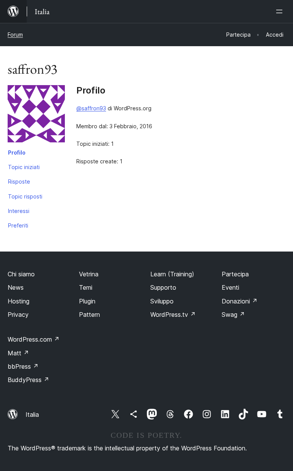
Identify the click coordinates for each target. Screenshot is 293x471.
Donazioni (240, 301)
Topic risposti (25, 196)
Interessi (18, 211)
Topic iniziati (24, 167)
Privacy (18, 314)
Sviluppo (162, 301)
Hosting (18, 301)
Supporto (163, 287)
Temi (85, 287)
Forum (15, 34)
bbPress (23, 366)
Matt (18, 353)
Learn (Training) (172, 274)
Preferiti (18, 225)
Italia (32, 414)
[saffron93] (36, 115)
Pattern (89, 314)
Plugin (87, 301)
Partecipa (235, 274)
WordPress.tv (173, 314)
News (16, 287)
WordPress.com (34, 339)
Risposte (19, 181)
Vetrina (88, 274)
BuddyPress (28, 380)
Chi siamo (21, 274)
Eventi (230, 287)
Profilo (17, 152)
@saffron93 (91, 108)
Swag (233, 314)
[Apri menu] (281, 11)
